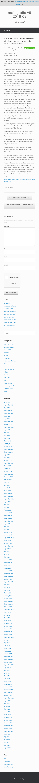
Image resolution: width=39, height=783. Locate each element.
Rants (5, 380)
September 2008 (9, 546)
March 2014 (7, 466)
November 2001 (8, 726)
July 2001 (6, 737)
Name (5, 249)
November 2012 (8, 496)
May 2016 (7, 435)
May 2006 (7, 587)
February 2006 (8, 596)
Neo (5, 364)
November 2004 (8, 632)
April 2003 (7, 679)
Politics (6, 372)
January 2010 (8, 535)
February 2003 (8, 684)
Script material (8, 383)
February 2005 (8, 623)
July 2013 (6, 485)
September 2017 (9, 413)
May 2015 (7, 457)
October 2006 (8, 579)
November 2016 (8, 421)
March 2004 (7, 648)
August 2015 (7, 455)
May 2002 (7, 709)
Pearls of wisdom (9, 369)
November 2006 (8, 576)
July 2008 (6, 551)
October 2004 (8, 634)
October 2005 (8, 607)
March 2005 (7, 621)
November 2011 (8, 518)
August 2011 (7, 524)
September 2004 (9, 637)
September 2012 (9, 499)
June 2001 (7, 739)
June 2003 (7, 673)
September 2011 (9, 521)
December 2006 (8, 574)
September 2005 (9, 609)
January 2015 (8, 460)
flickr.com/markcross (10, 311)
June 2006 (7, 585)
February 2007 (8, 568)
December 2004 (8, 629)
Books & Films (8, 350)
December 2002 (8, 690)
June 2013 (7, 488)
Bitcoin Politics (8, 344)
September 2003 (9, 665)
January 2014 (8, 471)
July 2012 (6, 504)
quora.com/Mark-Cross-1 (11, 320)
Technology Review (9, 386)
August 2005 (7, 612)
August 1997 (7, 748)
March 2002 (7, 715)
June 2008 (7, 554)
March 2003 (7, 681)
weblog (12, 187)
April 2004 (7, 645)
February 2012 (8, 510)
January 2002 (8, 720)
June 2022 (7, 402)
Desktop (6, 353)
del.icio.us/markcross (10, 306)
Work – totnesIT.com (10, 322)
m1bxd (21, 43)
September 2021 (9, 405)
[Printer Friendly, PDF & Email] (29, 48)
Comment (7, 226)
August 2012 (7, 502)
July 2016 (6, 433)
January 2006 (8, 598)
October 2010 (8, 532)
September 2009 (9, 538)
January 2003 (8, 687)
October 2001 (8, 728)
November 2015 (8, 452)
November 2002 (8, 692)
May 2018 (7, 408)
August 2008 (7, 549)
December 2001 (8, 723)
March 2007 (7, 565)
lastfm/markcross (9, 317)
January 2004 (8, 654)
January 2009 (8, 543)
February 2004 (8, 651)
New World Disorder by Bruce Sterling (19, 205)
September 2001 (9, 731)
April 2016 (7, 438)
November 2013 (8, 477)
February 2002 (8, 717)
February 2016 (8, 444)
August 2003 (7, 668)
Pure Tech (7, 377)
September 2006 (9, 582)
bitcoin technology (9, 347)
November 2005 (8, 604)
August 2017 (7, 416)
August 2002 (7, 701)
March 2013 (7, 491)
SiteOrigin (22, 779)
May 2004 (7, 643)
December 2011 (8, 515)
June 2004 (7, 640)
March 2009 (7, 540)
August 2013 (7, 482)
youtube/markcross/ (10, 325)
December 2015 (8, 449)
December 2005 (8, 601)
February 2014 (8, 469)
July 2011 (6, 527)
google (6, 355)
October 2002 (8, 695)
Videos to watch (8, 389)
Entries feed (7, 761)
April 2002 (7, 712)
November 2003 (8, 659)
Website (6, 265)
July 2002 (6, 703)
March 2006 (7, 593)
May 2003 (7, 676)
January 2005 (8, 626)
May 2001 (7, 742)
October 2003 (8, 662)
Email (5, 257)
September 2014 (9, 463)
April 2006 (7, 590)
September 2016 (9, 427)
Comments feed (8, 764)
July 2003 (6, 670)
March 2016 (7, 441)
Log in (5, 759)
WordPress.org (8, 767)
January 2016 (8, 446)
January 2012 (8, 513)
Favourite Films (8, 309)
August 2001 (7, 734)
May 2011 (7, 529)
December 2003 (8, 657)
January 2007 (8, 571)
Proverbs (6, 375)
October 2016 (8, 424)
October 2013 (8, 480)
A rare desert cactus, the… (19, 197)
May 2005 (7, 618)
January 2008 (8, 560)
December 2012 (8, 493)
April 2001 (7, 745)
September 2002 (9, 698)
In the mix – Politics (10, 361)
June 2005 (7, 615)
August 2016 (7, 430)
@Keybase (7, 303)
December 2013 (8, 474)
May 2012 (7, 507)
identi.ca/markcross (9, 314)
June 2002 (7, 706)
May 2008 (7, 557)
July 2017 (6, 419)
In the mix (7, 358)
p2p (5, 366)
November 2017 (8, 410)
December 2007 (8, 563)
